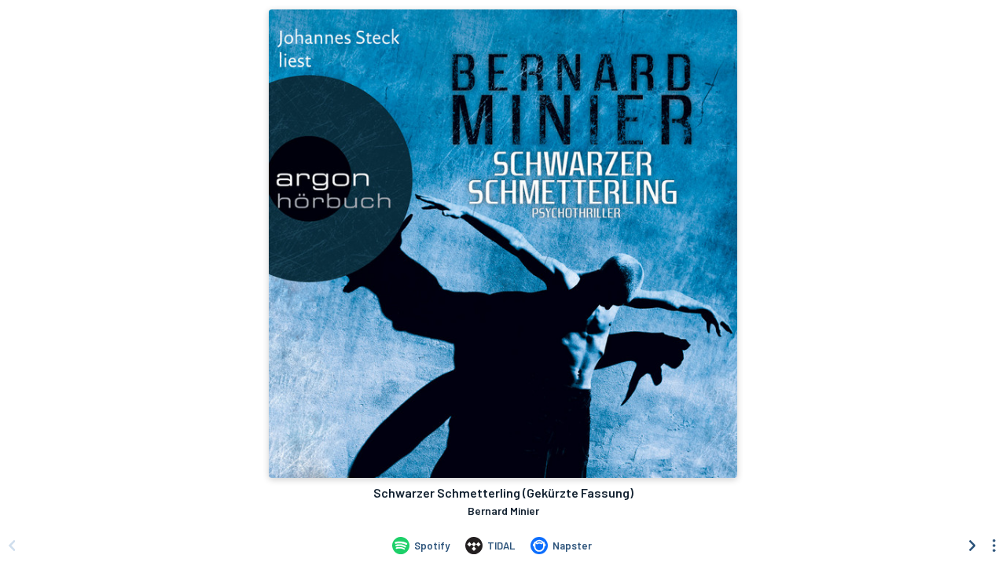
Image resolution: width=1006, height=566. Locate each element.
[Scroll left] (12, 545)
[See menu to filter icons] (994, 545)
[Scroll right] (972, 545)
